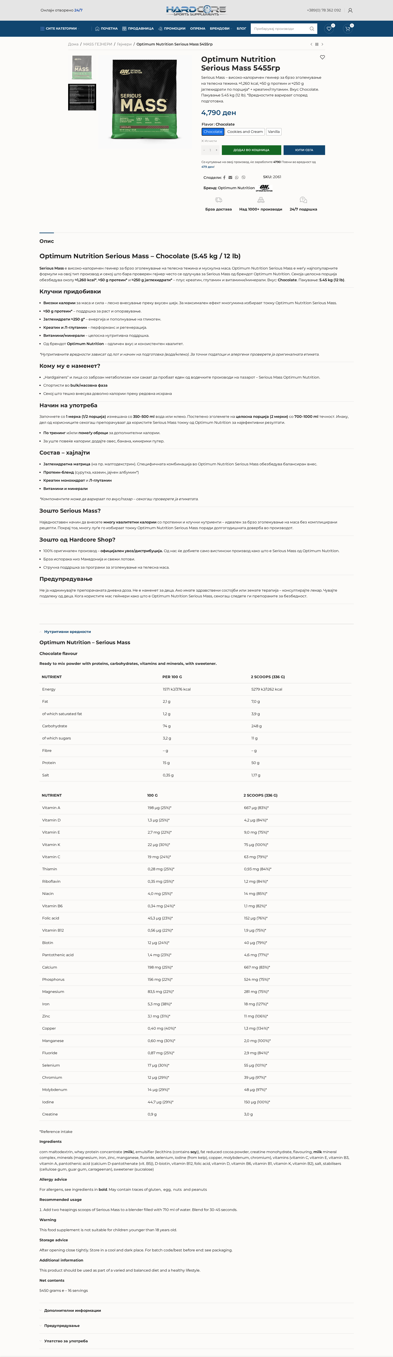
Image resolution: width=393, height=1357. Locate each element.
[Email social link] (230, 177)
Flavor (207, 124)
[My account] (350, 10)
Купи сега (304, 150)
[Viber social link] (243, 177)
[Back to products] (317, 44)
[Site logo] (196, 10)
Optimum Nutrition (236, 188)
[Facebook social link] (224, 177)
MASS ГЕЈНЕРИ (97, 44)
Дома (73, 44)
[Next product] (322, 44)
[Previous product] (311, 44)
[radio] (213, 131)
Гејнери (124, 44)
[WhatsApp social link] (237, 177)
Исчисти (211, 141)
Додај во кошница (251, 150)
